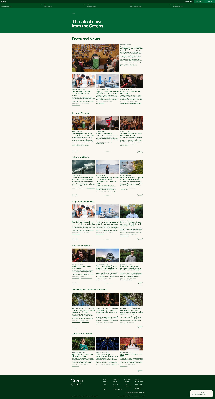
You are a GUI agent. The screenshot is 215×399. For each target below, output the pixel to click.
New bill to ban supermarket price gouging (130, 92)
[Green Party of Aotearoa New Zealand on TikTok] (81, 384)
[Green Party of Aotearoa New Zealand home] (77, 380)
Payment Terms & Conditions (139, 388)
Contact (105, 389)
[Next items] (76, 151)
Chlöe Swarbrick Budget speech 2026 (131, 355)
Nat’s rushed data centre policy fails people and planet (82, 355)
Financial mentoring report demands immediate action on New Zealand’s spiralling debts (130, 268)
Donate (210, 1)
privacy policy (203, 394)
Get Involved (127, 379)
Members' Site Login (139, 381)
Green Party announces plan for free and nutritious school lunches (83, 93)
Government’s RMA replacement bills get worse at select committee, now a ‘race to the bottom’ (107, 180)
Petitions (115, 384)
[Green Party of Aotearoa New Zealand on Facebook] (72, 384)
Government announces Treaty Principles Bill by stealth (131, 134)
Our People (105, 381)
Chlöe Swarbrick (134, 65)
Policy (104, 384)
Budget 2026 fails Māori (104, 134)
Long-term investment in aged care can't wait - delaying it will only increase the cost (130, 224)
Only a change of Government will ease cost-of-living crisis (83, 311)
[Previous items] (73, 151)
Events (115, 381)
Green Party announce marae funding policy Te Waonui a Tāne (131, 48)
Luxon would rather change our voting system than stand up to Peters (107, 312)
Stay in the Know (117, 389)
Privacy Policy (138, 384)
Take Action (116, 379)
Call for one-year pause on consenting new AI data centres (107, 355)
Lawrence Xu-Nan (124, 235)
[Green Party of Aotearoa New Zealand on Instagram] (75, 384)
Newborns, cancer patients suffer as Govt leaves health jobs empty (107, 92)
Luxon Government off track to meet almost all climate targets (82, 178)
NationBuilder (141, 392)
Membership (188, 1)
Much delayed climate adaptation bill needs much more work (131, 178)
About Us (105, 379)
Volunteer (199, 1)
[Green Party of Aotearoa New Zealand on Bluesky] (78, 384)
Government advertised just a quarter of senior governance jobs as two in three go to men (131, 312)
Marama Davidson (124, 65)
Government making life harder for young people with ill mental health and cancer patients (106, 268)
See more (140, 151)
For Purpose (131, 392)
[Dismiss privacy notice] (211, 392)
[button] (21, 5)
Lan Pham (114, 191)
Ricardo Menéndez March (135, 103)
